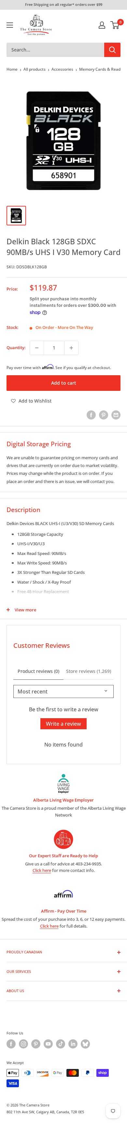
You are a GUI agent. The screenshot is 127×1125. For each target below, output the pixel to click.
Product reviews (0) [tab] (38, 671)
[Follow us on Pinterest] (35, 1043)
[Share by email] (115, 415)
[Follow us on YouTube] (48, 1043)
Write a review (63, 723)
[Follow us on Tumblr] (85, 1043)
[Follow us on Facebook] (11, 1043)
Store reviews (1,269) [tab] (88, 671)
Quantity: (16, 347)
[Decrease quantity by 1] (37, 348)
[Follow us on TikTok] (60, 1043)
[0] (115, 25)
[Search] (112, 50)
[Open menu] (10, 25)
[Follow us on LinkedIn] (73, 1043)
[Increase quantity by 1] (71, 348)
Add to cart (63, 383)
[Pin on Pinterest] (103, 415)
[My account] (102, 25)
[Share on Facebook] (91, 415)
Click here (42, 870)
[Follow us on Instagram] (23, 1043)
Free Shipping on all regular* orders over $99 (63, 4)
